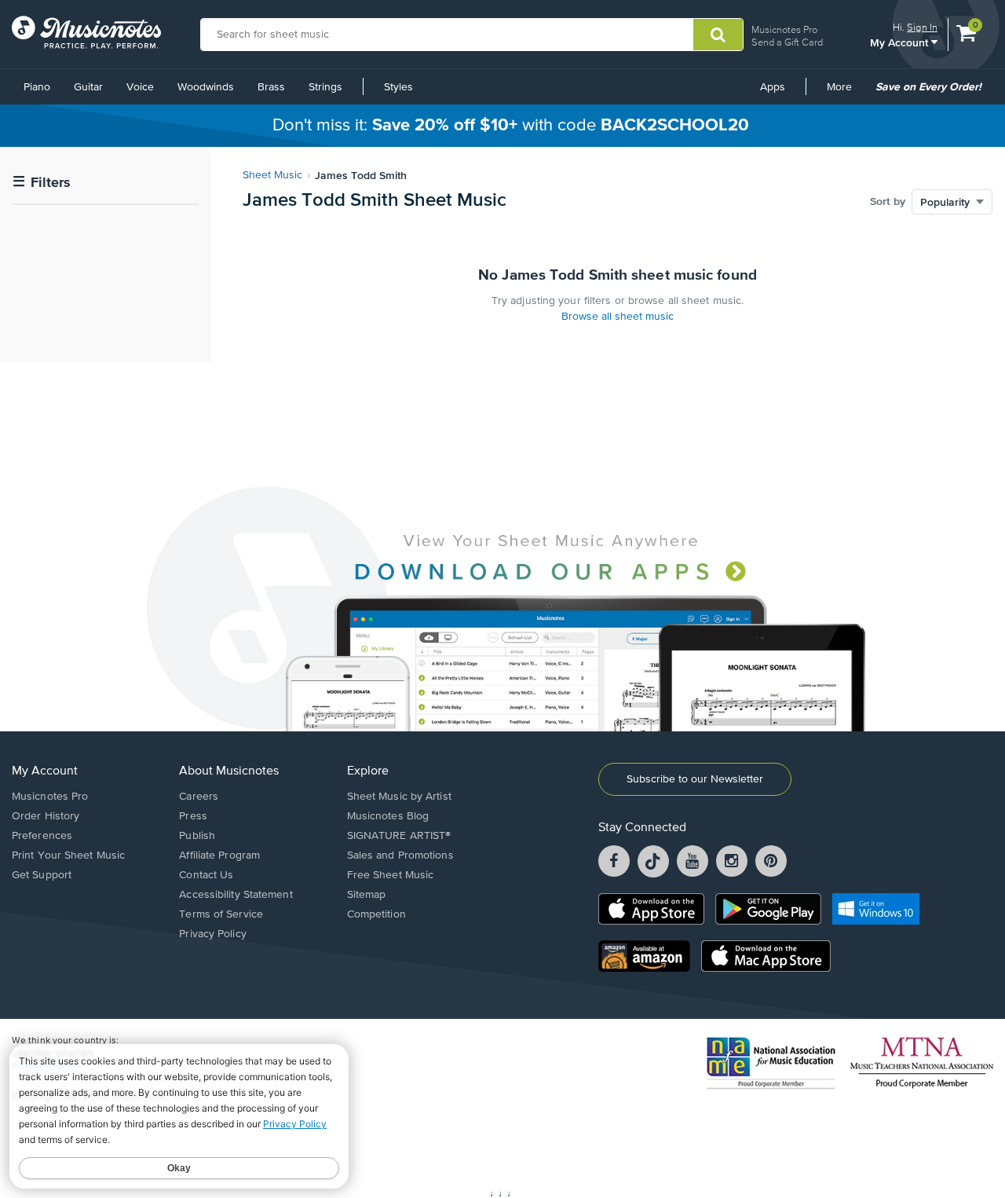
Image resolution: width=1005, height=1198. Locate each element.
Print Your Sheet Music (68, 855)
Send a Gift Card (787, 42)
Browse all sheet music (617, 316)
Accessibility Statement (235, 894)
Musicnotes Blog (388, 816)
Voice (140, 87)
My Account (900, 42)
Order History (45, 816)
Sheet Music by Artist (399, 796)
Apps (772, 87)
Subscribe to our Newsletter (695, 779)
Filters (42, 182)
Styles (398, 87)
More (845, 92)
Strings (325, 87)
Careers (198, 796)
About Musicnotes (229, 771)
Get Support (41, 875)
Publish (197, 835)
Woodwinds (205, 87)
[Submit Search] (718, 34)
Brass (271, 87)
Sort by (887, 201)
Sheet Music (272, 175)
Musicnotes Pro (784, 29)
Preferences (42, 835)
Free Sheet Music (390, 875)
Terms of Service (221, 914)
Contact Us (206, 875)
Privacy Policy (212, 934)
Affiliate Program (219, 855)
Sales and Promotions (400, 855)
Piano (37, 87)
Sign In (922, 27)
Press (193, 816)
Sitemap (366, 894)
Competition (376, 914)
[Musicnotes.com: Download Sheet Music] (86, 32)
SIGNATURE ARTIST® (399, 835)
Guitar (88, 87)
